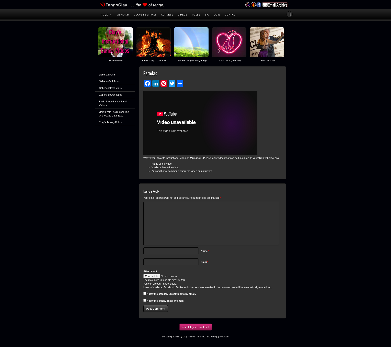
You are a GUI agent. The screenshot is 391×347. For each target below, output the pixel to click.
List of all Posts (107, 74)
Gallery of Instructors (110, 88)
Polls (196, 14)
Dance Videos (116, 60)
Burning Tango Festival (253, 4)
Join (217, 14)
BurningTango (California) (154, 60)
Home (104, 15)
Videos (182, 14)
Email (204, 262)
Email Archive (275, 4)
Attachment (150, 271)
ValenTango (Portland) (230, 60)
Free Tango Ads (268, 60)
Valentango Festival (247, 4)
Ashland (123, 14)
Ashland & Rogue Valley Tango (192, 60)
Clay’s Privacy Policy (110, 122)
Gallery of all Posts (109, 81)
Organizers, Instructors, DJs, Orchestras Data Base (114, 114)
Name (205, 251)
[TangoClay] (195, 4)
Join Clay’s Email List (195, 327)
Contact (231, 14)
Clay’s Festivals (145, 14)
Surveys (167, 14)
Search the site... (290, 14)
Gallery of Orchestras (110, 94)
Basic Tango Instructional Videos (113, 103)
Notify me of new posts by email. (165, 300)
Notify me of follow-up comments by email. (171, 294)
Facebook (258, 4)
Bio (207, 14)
